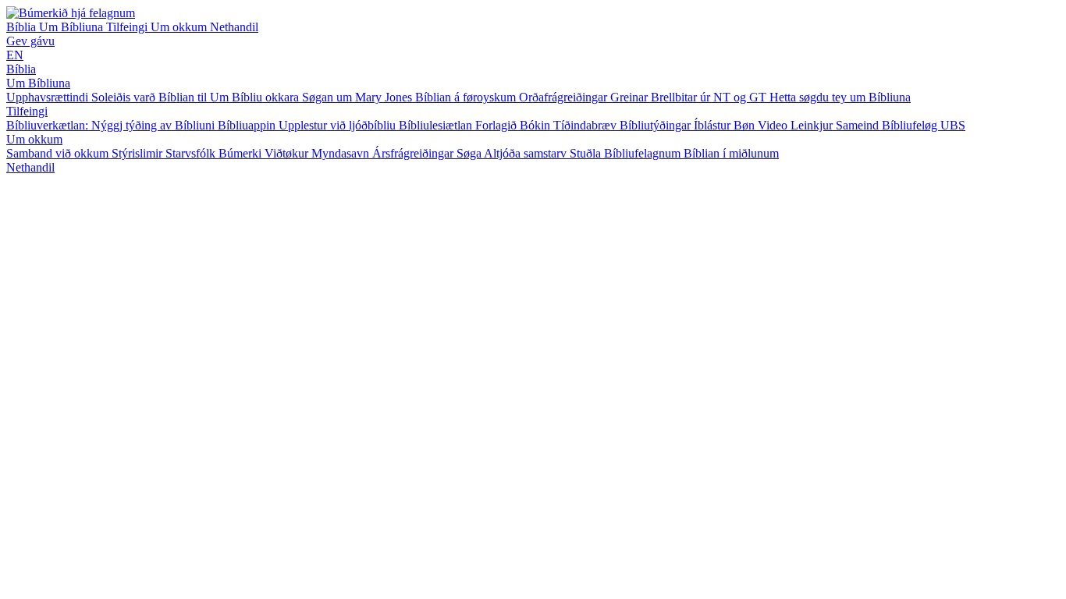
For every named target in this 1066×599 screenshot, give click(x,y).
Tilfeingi (128, 27)
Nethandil (234, 27)
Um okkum (180, 27)
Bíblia (22, 27)
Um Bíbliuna (72, 27)
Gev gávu (30, 41)
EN (14, 55)
